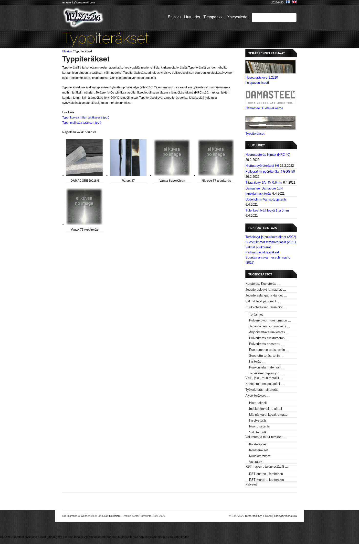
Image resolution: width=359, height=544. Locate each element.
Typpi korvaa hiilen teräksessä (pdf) (85, 117)
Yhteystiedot (237, 17)
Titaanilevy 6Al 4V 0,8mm (263, 182)
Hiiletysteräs (258, 420)
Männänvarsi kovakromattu (268, 414)
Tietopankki (213, 17)
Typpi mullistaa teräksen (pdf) (81, 122)
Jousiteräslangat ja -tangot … (266, 295)
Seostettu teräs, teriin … (266, 355)
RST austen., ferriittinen (266, 474)
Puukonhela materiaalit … (267, 367)
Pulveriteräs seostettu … (266, 344)
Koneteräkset (258, 450)
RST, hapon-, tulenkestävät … (266, 466)
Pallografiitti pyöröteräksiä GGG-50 (270, 171)
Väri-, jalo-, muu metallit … (264, 378)
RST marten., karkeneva (266, 480)
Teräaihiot (256, 314)
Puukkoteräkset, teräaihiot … (266, 307)
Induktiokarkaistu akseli (266, 409)
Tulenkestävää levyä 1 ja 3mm (267, 210)
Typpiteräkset (254, 133)
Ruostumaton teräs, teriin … (269, 350)
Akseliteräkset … (257, 395)
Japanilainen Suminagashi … (269, 326)
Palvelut (251, 484)
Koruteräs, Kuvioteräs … (262, 283)
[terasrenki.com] (83, 25)
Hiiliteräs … (257, 361)
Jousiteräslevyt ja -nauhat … (265, 289)
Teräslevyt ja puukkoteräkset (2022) (270, 237)
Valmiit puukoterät (258, 247)
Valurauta (255, 462)
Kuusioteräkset (259, 456)
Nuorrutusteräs (259, 426)
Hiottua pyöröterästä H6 (262, 165)
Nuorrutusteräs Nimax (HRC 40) (267, 154)
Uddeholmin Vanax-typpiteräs (266, 199)
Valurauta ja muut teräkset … (266, 437)
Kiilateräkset (258, 444)
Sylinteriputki (258, 432)
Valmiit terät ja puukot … (262, 301)
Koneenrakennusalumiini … (264, 384)
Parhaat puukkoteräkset (262, 252)
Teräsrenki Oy (253, 515)
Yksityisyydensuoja (285, 515)
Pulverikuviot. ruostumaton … (270, 320)
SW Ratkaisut (112, 515)
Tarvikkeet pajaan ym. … (267, 373)
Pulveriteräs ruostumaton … (269, 338)
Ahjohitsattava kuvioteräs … (269, 332)
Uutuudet (192, 17)
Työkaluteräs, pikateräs (261, 389)
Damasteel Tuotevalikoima (264, 108)
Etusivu (174, 17)
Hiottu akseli (258, 403)
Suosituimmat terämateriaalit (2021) (270, 242)
